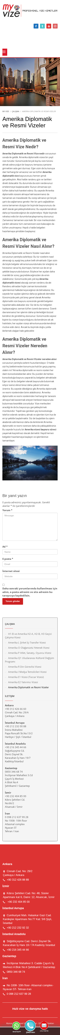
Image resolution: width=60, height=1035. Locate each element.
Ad (5, 546)
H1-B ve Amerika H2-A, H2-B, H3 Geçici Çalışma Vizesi (28, 635)
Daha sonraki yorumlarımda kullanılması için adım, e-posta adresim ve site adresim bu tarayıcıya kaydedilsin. (29, 592)
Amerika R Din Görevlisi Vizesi (24, 666)
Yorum (7, 510)
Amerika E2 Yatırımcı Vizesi (23, 682)
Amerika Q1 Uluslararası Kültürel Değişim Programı (29, 659)
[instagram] (55, 26)
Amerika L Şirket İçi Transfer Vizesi (27, 642)
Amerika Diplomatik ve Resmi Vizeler (28, 687)
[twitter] (42, 26)
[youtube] (48, 26)
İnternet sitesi (11, 571)
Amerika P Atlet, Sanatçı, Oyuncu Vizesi (29, 652)
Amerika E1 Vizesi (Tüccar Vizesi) (26, 677)
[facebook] (36, 26)
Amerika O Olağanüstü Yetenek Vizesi (28, 647)
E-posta (7, 558)
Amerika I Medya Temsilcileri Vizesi (27, 671)
